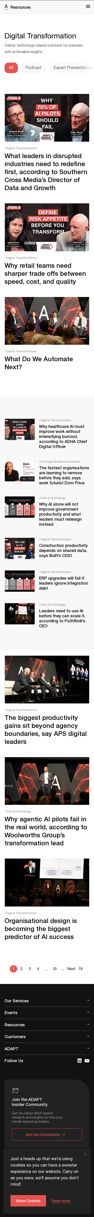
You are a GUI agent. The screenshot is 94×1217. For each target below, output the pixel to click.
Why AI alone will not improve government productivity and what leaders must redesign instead (60, 514)
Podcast (34, 68)
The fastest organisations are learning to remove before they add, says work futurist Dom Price (64, 475)
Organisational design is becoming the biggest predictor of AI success (41, 929)
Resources (20, 7)
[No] (85, 1154)
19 (80, 969)
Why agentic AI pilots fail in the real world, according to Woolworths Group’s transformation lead (46, 831)
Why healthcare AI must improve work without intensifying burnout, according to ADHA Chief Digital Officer (63, 436)
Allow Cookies (28, 1201)
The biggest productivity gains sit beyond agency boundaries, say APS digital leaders (46, 729)
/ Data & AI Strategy (52, 498)
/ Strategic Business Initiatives (59, 461)
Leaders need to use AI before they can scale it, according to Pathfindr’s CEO (62, 618)
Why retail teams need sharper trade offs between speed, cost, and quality (45, 273)
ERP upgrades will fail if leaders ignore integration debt (63, 583)
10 (54, 969)
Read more (61, 1201)
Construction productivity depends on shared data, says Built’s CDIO (63, 550)
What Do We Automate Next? (39, 363)
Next (71, 969)
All (11, 68)
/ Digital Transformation (21, 148)
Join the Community (42, 1134)
